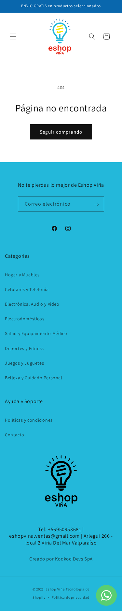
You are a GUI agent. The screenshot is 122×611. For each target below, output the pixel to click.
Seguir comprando (61, 132)
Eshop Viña (55, 589)
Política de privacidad (70, 597)
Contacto (14, 435)
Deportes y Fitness (24, 348)
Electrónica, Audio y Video (32, 304)
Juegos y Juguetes (24, 363)
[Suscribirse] (96, 204)
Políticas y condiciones (29, 420)
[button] (13, 36)
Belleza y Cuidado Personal (33, 378)
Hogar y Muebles (22, 275)
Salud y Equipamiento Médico (36, 333)
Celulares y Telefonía (27, 289)
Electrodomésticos (24, 319)
